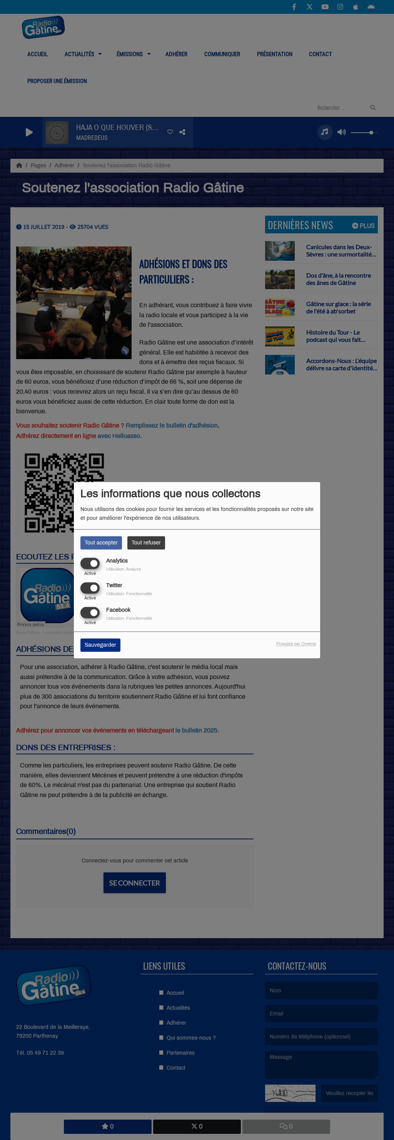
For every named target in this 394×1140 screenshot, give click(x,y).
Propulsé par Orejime (296, 643)
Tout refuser (146, 543)
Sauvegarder (100, 645)
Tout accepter (101, 543)
